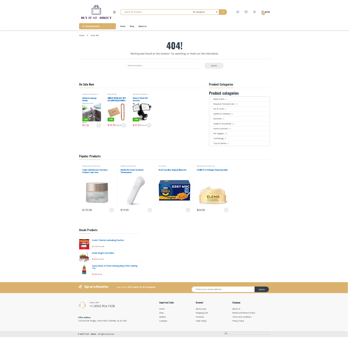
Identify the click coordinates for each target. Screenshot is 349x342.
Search (214, 65)
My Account (201, 309)
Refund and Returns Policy (243, 312)
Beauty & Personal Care (223, 104)
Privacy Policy (238, 321)
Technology (218, 138)
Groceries (217, 118)
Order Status (201, 321)
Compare (163, 321)
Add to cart (98, 125)
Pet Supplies (218, 133)
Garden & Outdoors (90, 94)
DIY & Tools (218, 109)
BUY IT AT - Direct (88, 334)
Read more (188, 210)
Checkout (200, 317)
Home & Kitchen (220, 128)
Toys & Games (219, 143)
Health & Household (222, 123)
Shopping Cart (202, 312)
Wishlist (162, 317)
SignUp (262, 289)
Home (122, 26)
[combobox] (155, 12)
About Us (143, 26)
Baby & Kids (112, 94)
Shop (132, 26)
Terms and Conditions (241, 317)
